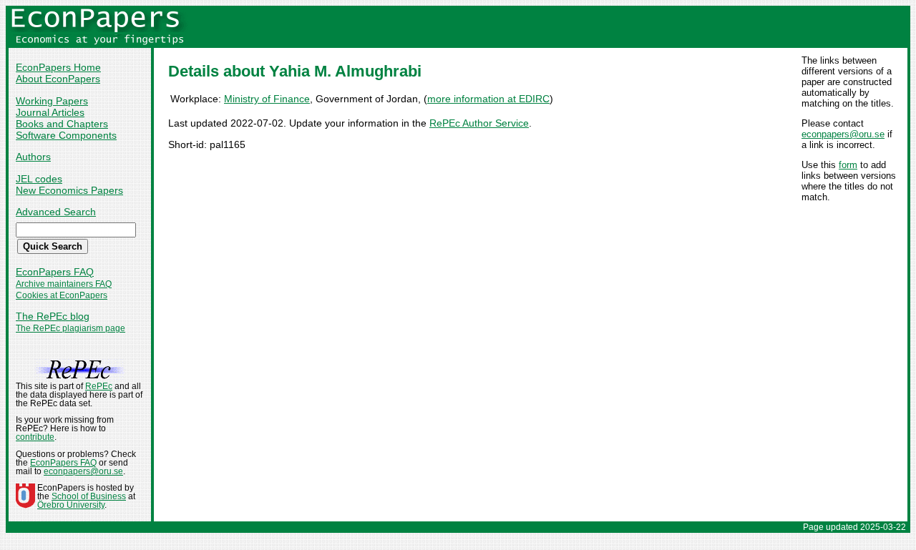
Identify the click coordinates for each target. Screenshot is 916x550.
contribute (35, 437)
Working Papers (52, 101)
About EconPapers (58, 78)
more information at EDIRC (488, 98)
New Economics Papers (69, 190)
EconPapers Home (58, 67)
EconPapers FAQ (55, 272)
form (848, 164)
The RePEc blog (52, 316)
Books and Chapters (62, 123)
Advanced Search (56, 211)
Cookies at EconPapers (61, 295)
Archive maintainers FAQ (64, 284)
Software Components (66, 135)
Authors (33, 156)
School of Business (89, 496)
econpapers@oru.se (843, 134)
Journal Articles (50, 112)
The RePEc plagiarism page (70, 328)
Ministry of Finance (267, 98)
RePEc (98, 386)
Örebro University (70, 505)
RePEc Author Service (479, 123)
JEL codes (39, 179)
